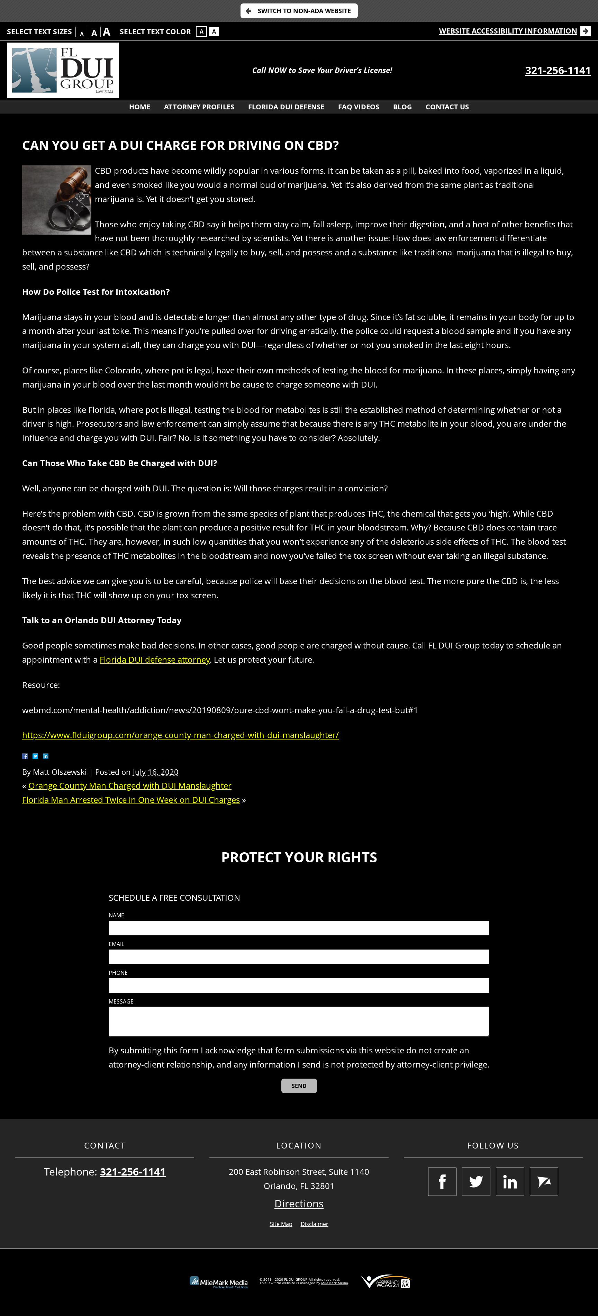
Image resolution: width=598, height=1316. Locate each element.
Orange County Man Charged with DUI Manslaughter (130, 785)
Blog (402, 106)
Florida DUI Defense (286, 106)
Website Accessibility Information (508, 31)
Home (139, 106)
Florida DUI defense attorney (155, 659)
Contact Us (447, 106)
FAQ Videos (358, 106)
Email (116, 944)
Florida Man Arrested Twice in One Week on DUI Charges (131, 799)
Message (121, 1001)
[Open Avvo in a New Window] (544, 1182)
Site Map (281, 1224)
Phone (118, 973)
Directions (299, 1203)
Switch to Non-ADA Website (304, 11)
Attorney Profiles (199, 106)
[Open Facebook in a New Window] (442, 1182)
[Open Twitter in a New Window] (476, 1182)
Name (116, 915)
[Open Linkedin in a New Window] (510, 1182)
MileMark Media (334, 1282)
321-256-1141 (558, 70)
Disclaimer (314, 1224)
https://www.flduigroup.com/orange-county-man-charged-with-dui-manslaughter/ (180, 735)
